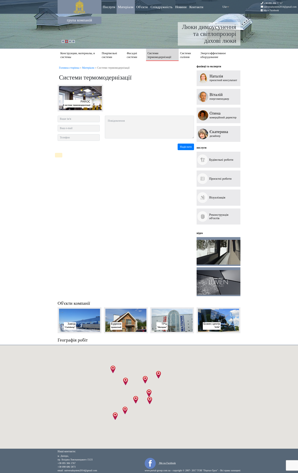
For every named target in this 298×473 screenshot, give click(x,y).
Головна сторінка (69, 67)
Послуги (109, 7)
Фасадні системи (132, 55)
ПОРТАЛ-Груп (79, 7)
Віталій (216, 94)
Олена (215, 113)
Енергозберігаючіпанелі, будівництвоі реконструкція (210, 33)
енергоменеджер (219, 98)
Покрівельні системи (109, 55)
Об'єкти (142, 7)
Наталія (216, 76)
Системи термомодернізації (159, 55)
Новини (181, 7)
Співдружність (161, 7)
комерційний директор (223, 117)
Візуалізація (217, 197)
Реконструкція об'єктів (218, 216)
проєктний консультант (223, 80)
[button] (149, 393)
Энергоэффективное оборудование (213, 55)
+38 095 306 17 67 (273, 3)
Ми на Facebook (167, 463)
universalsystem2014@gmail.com (280, 7)
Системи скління (185, 55)
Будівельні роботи (221, 159)
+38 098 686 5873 (67, 467)
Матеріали (125, 7)
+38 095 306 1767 (67, 463)
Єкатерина (219, 132)
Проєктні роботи (220, 178)
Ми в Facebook (271, 10)
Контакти (196, 7)
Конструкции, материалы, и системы (77, 55)
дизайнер (215, 135)
